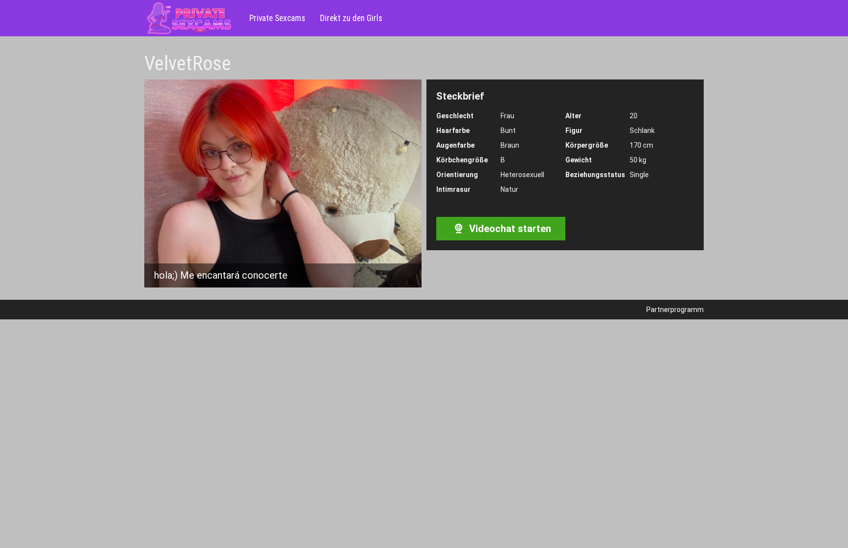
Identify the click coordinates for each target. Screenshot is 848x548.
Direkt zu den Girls (351, 18)
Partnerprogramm (675, 309)
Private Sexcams (277, 18)
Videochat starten (509, 229)
